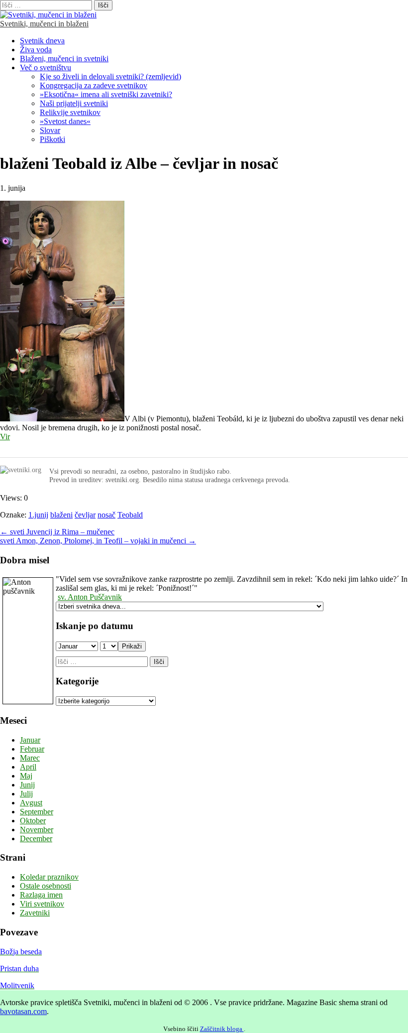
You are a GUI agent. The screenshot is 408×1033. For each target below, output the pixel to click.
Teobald (130, 515)
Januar (30, 740)
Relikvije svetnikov (70, 112)
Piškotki (52, 139)
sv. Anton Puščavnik (90, 597)
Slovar (50, 130)
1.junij (38, 515)
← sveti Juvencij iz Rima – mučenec (57, 531)
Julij (26, 793)
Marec (30, 758)
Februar (32, 749)
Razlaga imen (41, 895)
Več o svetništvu (45, 67)
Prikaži (132, 646)
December (36, 838)
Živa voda (36, 49)
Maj (26, 776)
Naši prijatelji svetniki (74, 103)
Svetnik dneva (42, 40)
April (28, 767)
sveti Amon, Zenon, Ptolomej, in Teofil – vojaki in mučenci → (98, 540)
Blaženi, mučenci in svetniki (64, 58)
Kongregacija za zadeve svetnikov (93, 85)
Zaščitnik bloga (222, 1029)
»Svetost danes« (65, 121)
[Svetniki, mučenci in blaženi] (48, 14)
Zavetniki (35, 912)
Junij (27, 784)
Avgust (31, 802)
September (36, 811)
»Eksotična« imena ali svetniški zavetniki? (106, 94)
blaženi (61, 515)
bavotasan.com (23, 1011)
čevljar (85, 515)
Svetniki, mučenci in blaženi (44, 23)
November (36, 829)
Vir (5, 436)
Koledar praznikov (49, 877)
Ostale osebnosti (45, 886)
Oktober (33, 820)
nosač (106, 515)
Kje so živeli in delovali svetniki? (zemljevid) (110, 76)
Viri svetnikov (42, 904)
